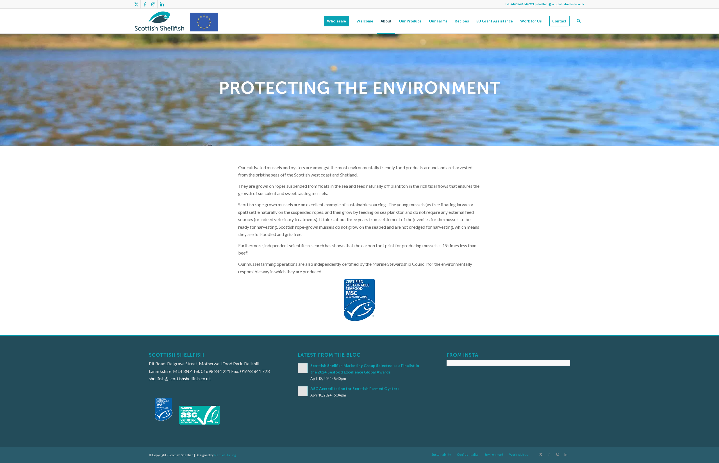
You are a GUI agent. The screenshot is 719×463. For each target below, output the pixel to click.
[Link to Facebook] (145, 4)
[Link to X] (136, 4)
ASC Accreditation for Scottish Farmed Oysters (354, 388)
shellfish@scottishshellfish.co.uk (560, 4)
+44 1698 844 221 (522, 4)
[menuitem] (336, 21)
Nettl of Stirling (225, 455)
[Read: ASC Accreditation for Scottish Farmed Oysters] (303, 391)
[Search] (578, 21)
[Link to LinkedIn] (162, 4)
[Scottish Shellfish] (159, 21)
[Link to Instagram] (153, 4)
